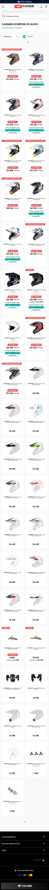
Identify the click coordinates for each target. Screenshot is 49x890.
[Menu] (2, 6)
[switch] (25, 36)
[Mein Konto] (41, 6)
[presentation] (5, 2)
